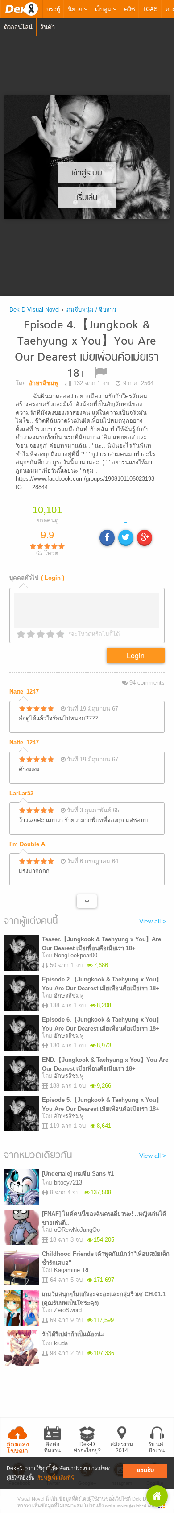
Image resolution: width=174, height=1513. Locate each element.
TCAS (150, 8)
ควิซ (129, 8)
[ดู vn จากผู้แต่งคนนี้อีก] (87, 903)
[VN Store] (157, 1496)
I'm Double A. (28, 847)
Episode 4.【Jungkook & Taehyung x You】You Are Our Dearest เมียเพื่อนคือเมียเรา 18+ (87, 349)
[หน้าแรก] (21, 9)
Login (136, 658)
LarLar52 (21, 796)
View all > (152, 923)
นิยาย (76, 8)
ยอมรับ (145, 1470)
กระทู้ (53, 8)
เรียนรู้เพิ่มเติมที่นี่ (55, 1478)
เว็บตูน (104, 8)
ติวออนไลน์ (18, 26)
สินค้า (47, 26)
